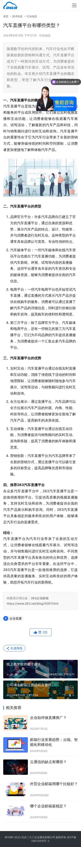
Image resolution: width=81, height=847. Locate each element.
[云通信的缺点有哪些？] (15, 767)
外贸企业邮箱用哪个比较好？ (54, 784)
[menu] (74, 5)
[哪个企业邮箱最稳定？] (15, 811)
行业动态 (45, 35)
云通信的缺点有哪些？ (48, 762)
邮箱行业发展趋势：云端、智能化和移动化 (54, 742)
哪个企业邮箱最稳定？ (48, 806)
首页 (5, 16)
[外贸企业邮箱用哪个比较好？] (15, 789)
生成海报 (16, 648)
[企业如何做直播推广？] (15, 723)
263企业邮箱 (40, 598)
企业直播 (16, 618)
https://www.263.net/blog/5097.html (32, 603)
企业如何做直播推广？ (48, 717)
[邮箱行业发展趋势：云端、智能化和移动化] (15, 745)
